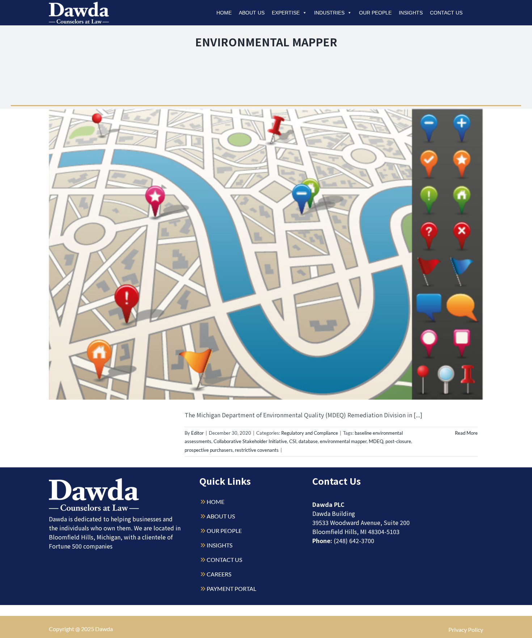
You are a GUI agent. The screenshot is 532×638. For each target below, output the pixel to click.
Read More (466, 433)
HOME (215, 501)
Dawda (104, 628)
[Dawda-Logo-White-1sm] (94, 481)
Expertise (286, 13)
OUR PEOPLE (224, 530)
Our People (375, 13)
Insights (411, 13)
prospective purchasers (209, 450)
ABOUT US (221, 516)
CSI (292, 441)
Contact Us (446, 13)
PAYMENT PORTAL (231, 588)
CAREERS (219, 574)
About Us (252, 13)
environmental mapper (343, 441)
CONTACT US (224, 559)
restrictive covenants (257, 450)
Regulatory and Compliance (309, 433)
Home (224, 13)
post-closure (398, 441)
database (308, 441)
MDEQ (376, 441)
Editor (197, 433)
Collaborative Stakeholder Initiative (250, 441)
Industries (329, 13)
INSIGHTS (219, 545)
